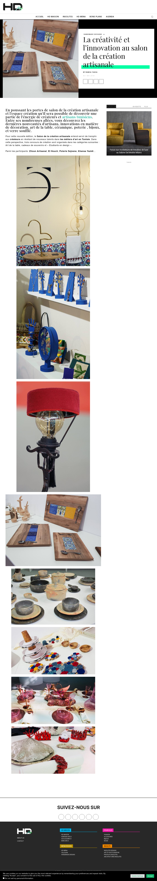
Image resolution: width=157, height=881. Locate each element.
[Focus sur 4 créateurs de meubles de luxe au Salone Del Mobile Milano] (129, 133)
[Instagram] (75, 817)
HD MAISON (65, 830)
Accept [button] (150, 876)
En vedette (137, 106)
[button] (152, 17)
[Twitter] (96, 817)
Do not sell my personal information (19, 878)
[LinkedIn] (82, 817)
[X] (90, 81)
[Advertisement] (84, 6)
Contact (20, 841)
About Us (20, 838)
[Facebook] (85, 81)
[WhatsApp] (101, 81)
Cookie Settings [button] (137, 876)
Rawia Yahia (91, 72)
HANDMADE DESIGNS (93, 34)
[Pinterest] (96, 81)
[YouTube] (89, 817)
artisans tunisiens (76, 117)
